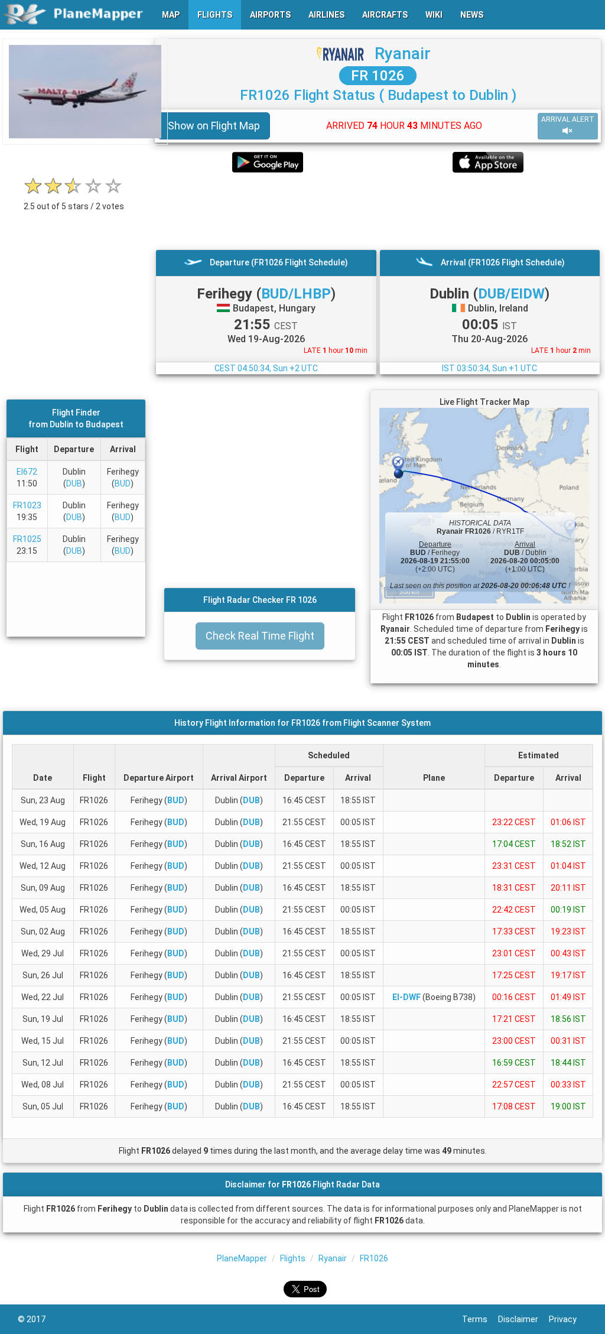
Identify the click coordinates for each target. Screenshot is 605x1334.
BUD (123, 483)
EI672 (27, 471)
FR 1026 (378, 75)
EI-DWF (406, 997)
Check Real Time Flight (260, 635)
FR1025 (27, 539)
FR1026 (374, 1258)
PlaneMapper (242, 1258)
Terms (480, 1319)
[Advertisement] (377, 211)
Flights (292, 1258)
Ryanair (403, 53)
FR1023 (27, 505)
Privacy (568, 1319)
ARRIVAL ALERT (567, 119)
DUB (74, 483)
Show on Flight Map (214, 125)
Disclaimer (523, 1319)
